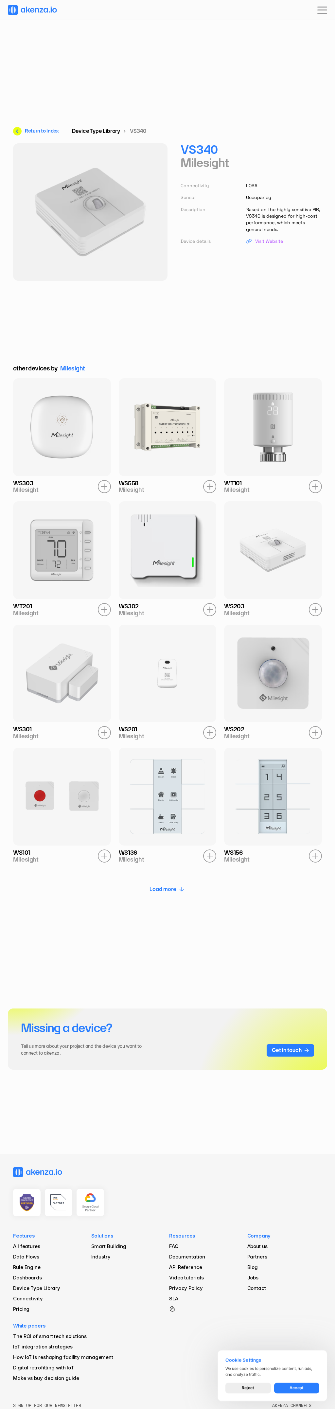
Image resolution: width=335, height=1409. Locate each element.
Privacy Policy (186, 1288)
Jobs (253, 1278)
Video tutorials (186, 1278)
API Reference (185, 1267)
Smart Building (109, 1246)
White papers (29, 1326)
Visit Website (269, 241)
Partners (257, 1257)
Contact (256, 1288)
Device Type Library (36, 1288)
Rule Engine (27, 1267)
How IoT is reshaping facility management (63, 1357)
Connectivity (28, 1298)
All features (26, 1246)
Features (24, 1236)
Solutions (102, 1236)
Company (259, 1236)
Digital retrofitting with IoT (43, 1367)
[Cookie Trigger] (172, 1309)
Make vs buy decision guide (46, 1378)
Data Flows (26, 1257)
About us (257, 1246)
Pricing (21, 1309)
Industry (101, 1257)
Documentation (187, 1257)
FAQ (174, 1246)
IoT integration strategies (42, 1347)
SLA (173, 1298)
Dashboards (27, 1278)
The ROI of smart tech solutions (50, 1336)
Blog (253, 1267)
